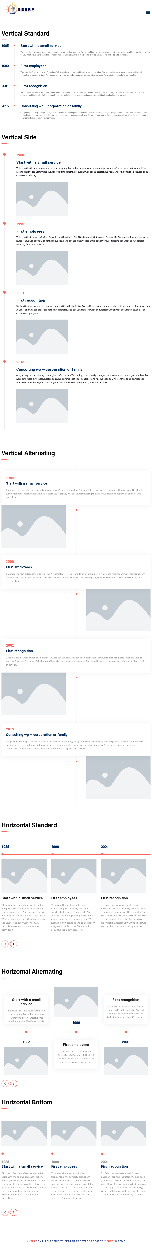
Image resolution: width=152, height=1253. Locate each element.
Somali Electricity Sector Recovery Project (69, 1241)
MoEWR (120, 1241)
